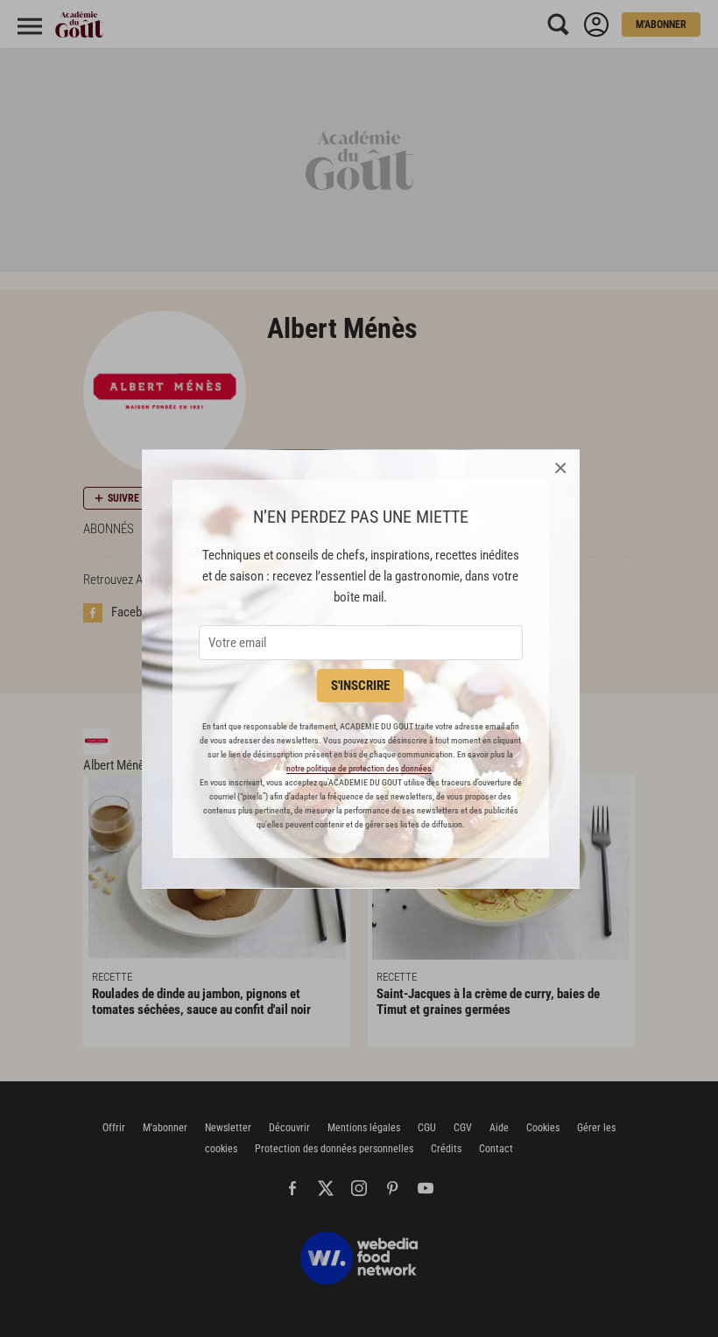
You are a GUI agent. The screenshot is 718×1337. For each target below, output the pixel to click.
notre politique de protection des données (359, 768)
